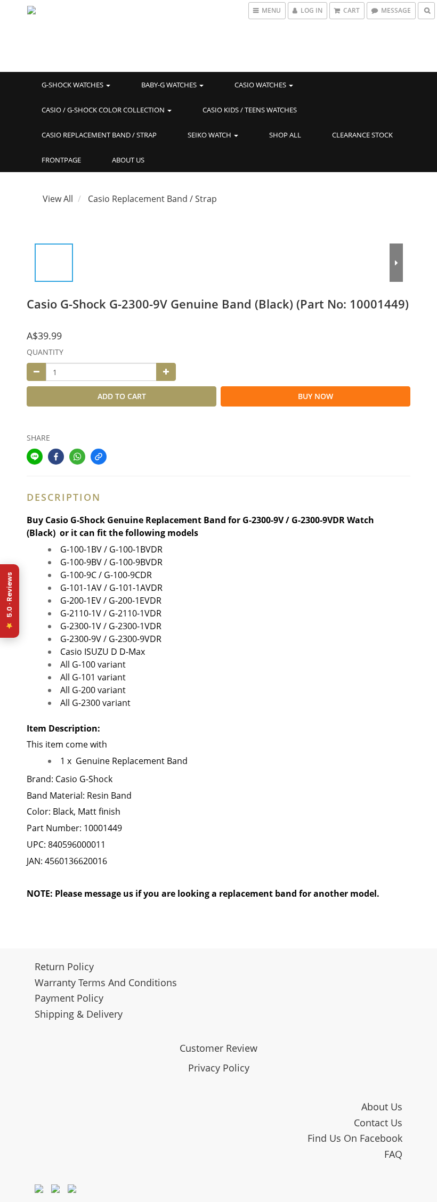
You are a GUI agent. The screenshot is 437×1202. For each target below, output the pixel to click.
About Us (128, 160)
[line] (35, 457)
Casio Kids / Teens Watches (250, 110)
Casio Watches (261, 85)
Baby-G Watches (169, 85)
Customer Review (218, 1048)
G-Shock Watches (73, 85)
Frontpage (61, 160)
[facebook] (56, 457)
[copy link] (99, 457)
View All (58, 199)
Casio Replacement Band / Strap (99, 135)
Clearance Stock (362, 135)
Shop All (285, 135)
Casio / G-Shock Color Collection (104, 110)
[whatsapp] (77, 457)
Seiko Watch (210, 135)
